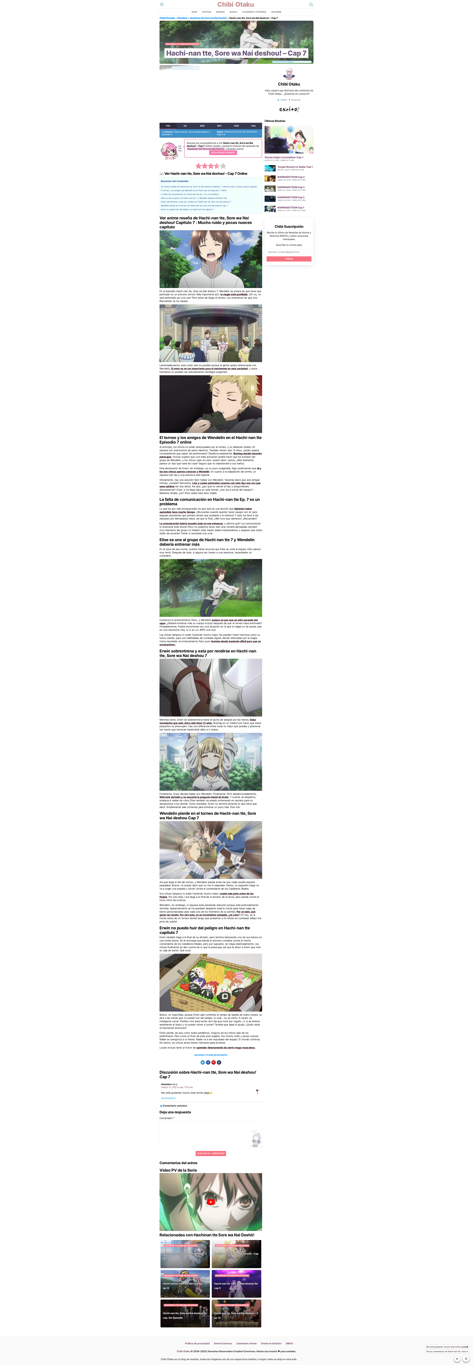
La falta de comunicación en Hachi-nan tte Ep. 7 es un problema (190, 194)
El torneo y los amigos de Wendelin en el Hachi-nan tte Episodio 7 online (193, 190)
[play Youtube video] (211, 1202)
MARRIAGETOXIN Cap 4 (291, 176)
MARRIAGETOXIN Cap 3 (291, 187)
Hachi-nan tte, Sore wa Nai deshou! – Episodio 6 (186, 133)
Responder (168, 1098)
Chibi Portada (167, 18)
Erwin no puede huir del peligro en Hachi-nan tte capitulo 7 (187, 209)
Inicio (194, 12)
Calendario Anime (246, 1343)
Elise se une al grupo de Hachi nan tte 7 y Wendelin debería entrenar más (194, 198)
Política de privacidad (197, 1343)
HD (185, 126)
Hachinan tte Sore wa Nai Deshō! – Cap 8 (238, 133)
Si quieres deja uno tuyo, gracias (453, 1351)
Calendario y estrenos (254, 12)
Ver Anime (276, 12)
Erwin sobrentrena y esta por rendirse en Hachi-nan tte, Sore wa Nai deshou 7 (196, 202)
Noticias (206, 12)
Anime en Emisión (271, 1343)
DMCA (289, 1343)
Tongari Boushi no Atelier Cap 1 (295, 166)
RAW (236, 126)
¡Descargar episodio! (223, 153)
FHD (168, 126)
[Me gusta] (257, 1090)
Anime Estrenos (223, 1343)
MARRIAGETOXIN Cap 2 (291, 197)
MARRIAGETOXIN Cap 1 (291, 207)
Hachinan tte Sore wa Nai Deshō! (208, 18)
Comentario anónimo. (175, 1105)
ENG (253, 126)
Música (233, 12)
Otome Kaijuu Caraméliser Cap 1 (284, 157)
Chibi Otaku (235, 4)
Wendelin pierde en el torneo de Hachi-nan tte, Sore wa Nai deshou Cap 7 (194, 205)
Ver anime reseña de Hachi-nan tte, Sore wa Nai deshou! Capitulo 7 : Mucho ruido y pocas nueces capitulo (209, 186)
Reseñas (220, 12)
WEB (202, 126)
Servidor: (166, 67)
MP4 (219, 126)
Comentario (167, 1118)
